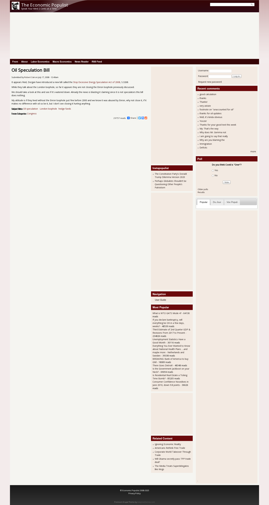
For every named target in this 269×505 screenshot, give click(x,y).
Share (133, 118)
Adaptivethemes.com (146, 502)
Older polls (203, 189)
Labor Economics (40, 61)
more (253, 151)
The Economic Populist (44, 5)
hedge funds (65, 108)
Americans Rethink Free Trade (170, 447)
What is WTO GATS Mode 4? (167, 313)
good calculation (208, 94)
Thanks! (203, 101)
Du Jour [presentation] (217, 202)
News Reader (82, 61)
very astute (205, 105)
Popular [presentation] (204, 202)
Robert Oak (29, 77)
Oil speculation (30, 108)
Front (15, 61)
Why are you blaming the (212, 139)
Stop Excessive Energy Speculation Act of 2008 (96, 82)
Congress (32, 113)
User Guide (160, 299)
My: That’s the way (209, 128)
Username (203, 70)
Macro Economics (62, 61)
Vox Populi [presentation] (232, 202)
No (216, 175)
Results (201, 192)
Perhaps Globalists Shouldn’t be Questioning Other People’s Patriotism (170, 184)
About (24, 61)
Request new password (210, 81)
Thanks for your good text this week (218, 124)
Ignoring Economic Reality (168, 444)
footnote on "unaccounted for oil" (217, 109)
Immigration (206, 143)
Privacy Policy (134, 493)
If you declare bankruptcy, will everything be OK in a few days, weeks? (168, 323)
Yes (216, 170)
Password (203, 76)
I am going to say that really (214, 136)
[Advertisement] (134, 35)
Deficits (203, 147)
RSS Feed (97, 61)
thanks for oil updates (211, 113)
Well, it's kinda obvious (211, 117)
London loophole (48, 108)
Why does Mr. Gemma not (213, 132)
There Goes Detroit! (163, 365)
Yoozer (203, 120)
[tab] (203, 202)
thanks (203, 98)
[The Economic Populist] (15, 8)
